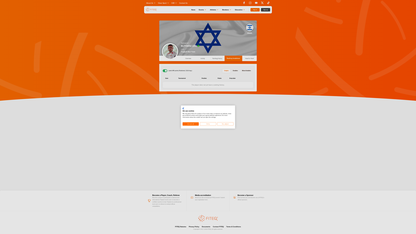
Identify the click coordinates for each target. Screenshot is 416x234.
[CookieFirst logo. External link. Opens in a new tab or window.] (183, 109)
